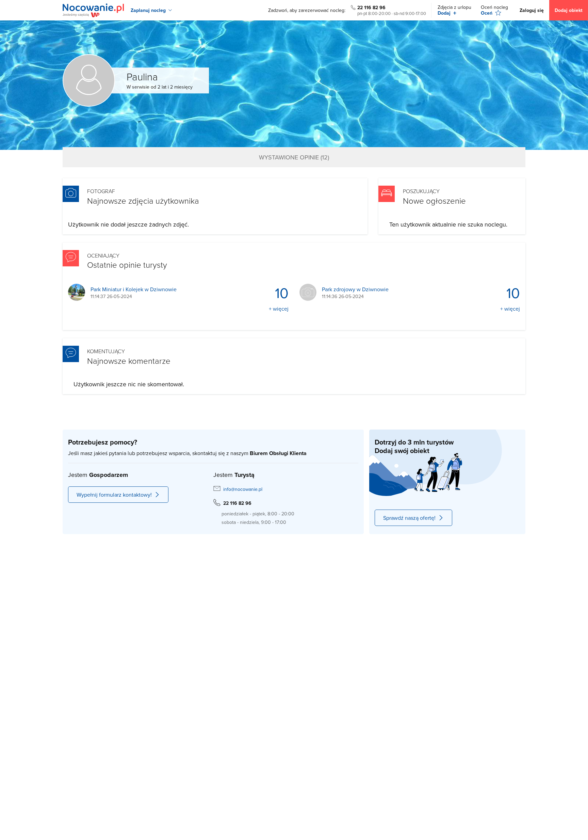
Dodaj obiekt (569, 10)
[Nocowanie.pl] (93, 10)
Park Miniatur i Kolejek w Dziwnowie (134, 289)
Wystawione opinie (294, 157)
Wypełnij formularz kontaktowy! (114, 494)
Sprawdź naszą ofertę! (409, 518)
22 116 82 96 (371, 7)
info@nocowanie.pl (242, 489)
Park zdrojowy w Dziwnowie (355, 289)
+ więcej (279, 308)
